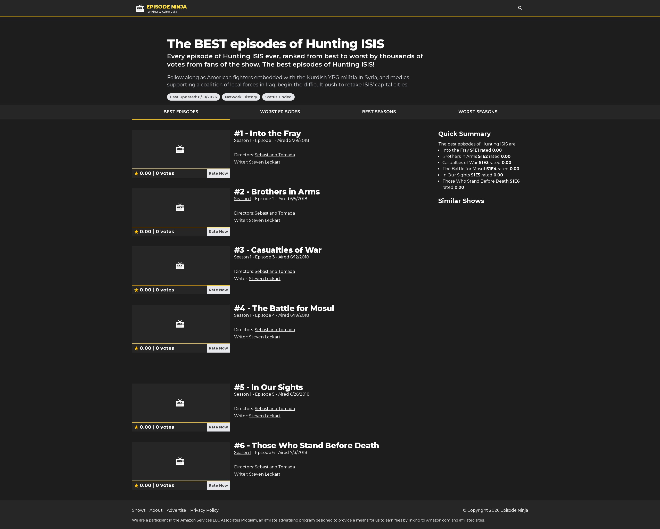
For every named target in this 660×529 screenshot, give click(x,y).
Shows (138, 510)
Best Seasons (379, 111)
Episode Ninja (514, 510)
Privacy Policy (204, 510)
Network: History (241, 97)
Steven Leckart (264, 162)
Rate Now (218, 173)
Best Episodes (181, 111)
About (156, 510)
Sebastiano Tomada (275, 154)
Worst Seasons (478, 111)
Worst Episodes (280, 111)
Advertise (176, 510)
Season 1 (242, 140)
